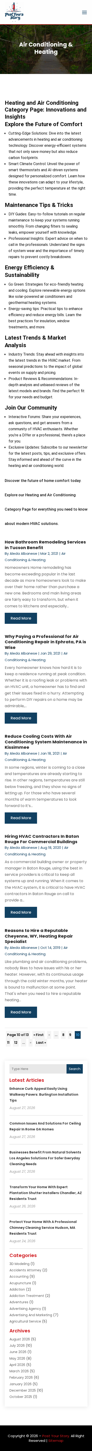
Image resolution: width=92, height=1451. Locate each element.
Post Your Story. (56, 1435)
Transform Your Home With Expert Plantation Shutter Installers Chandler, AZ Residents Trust (45, 1193)
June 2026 (17, 1352)
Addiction (17, 1289)
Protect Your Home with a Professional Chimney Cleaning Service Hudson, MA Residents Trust (43, 1227)
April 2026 (17, 1364)
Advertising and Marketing (30, 1315)
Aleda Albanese (23, 553)
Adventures (18, 1302)
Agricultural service (25, 1321)
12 (15, 1042)
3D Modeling (19, 1263)
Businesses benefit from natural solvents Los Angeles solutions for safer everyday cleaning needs (45, 1158)
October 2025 (20, 1396)
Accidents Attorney (25, 1270)
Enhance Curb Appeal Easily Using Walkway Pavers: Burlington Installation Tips (43, 1094)
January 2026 (20, 1384)
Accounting (19, 1276)
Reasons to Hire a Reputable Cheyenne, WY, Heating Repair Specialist (39, 935)
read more (21, 618)
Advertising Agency (25, 1308)
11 (8, 1042)
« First (38, 1034)
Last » (41, 1042)
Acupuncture (20, 1283)
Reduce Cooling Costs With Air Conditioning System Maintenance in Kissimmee (46, 741)
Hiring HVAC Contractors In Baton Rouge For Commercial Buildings (42, 839)
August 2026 (19, 1339)
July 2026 (17, 1345)
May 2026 (17, 1358)
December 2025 (22, 1390)
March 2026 (19, 1371)
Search (74, 1069)
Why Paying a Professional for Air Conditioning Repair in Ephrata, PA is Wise (45, 641)
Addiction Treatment (26, 1295)
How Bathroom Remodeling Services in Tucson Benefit (45, 544)
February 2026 (21, 1377)
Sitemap (55, 1440)
